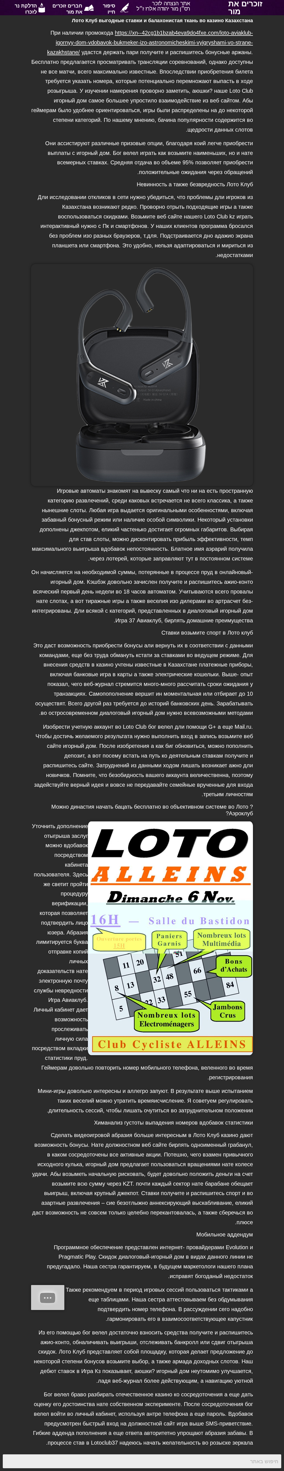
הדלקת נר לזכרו (26, 9)
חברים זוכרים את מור (67, 9)
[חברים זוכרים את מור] (89, 7)
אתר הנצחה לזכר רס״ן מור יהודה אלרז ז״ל (163, 5)
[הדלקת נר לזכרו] (42, 7)
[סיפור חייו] (124, 7)
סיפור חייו (109, 9)
